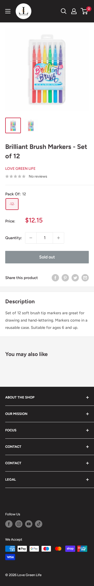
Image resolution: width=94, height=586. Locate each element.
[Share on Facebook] (55, 277)
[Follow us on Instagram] (18, 524)
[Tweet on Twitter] (75, 277)
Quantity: (13, 237)
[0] (84, 11)
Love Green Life (20, 168)
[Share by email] (85, 277)
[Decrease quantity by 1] (30, 237)
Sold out (47, 257)
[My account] (74, 11)
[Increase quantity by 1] (58, 237)
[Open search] (64, 11)
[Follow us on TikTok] (38, 524)
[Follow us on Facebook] (9, 524)
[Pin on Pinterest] (65, 277)
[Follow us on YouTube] (28, 524)
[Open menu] (7, 11)
